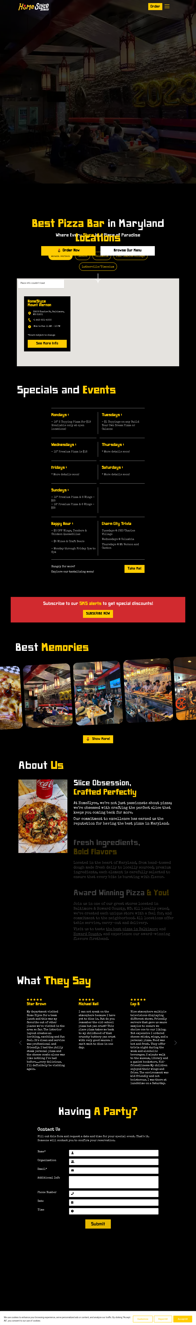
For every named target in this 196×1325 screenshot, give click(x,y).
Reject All (163, 1319)
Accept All (183, 1319)
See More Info (47, 344)
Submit (98, 1224)
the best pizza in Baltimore (132, 929)
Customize (142, 1319)
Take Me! (134, 569)
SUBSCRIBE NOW (98, 614)
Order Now (71, 251)
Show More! (101, 739)
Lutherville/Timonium (98, 267)
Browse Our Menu (127, 251)
